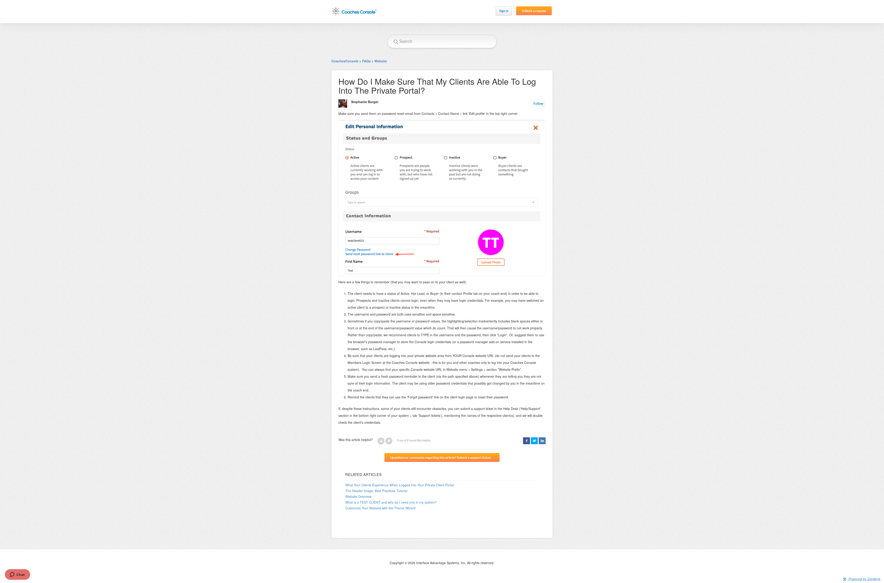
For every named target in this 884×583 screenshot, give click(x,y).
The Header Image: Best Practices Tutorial (376, 490)
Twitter (534, 440)
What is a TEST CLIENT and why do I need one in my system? (391, 502)
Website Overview (358, 496)
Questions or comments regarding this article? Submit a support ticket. (440, 457)
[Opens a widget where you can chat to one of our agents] (17, 575)
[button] (381, 441)
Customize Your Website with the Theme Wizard (380, 508)
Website (380, 61)
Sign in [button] (503, 11)
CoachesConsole (345, 61)
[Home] (354, 11)
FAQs (366, 61)
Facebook (526, 440)
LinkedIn (542, 440)
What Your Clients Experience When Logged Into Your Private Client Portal (399, 485)
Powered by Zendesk (865, 579)
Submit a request (534, 11)
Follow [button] (538, 103)
